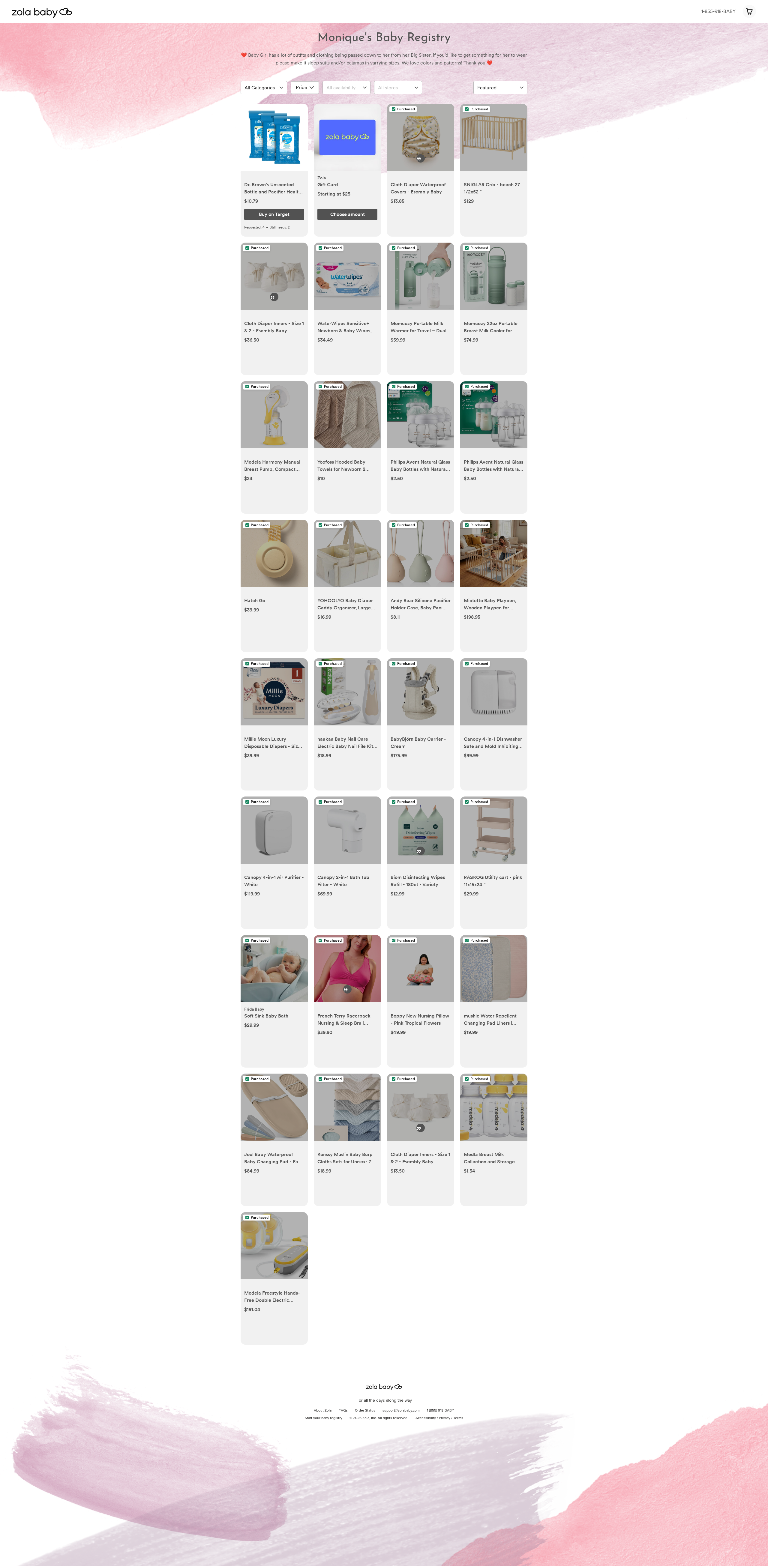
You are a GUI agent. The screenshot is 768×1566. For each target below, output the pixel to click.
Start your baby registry (323, 1418)
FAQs (343, 1410)
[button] (274, 140)
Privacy (444, 1418)
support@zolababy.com (401, 1410)
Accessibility (426, 1418)
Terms (458, 1418)
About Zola (323, 1410)
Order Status (365, 1410)
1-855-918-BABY (718, 11)
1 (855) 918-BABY (440, 1410)
